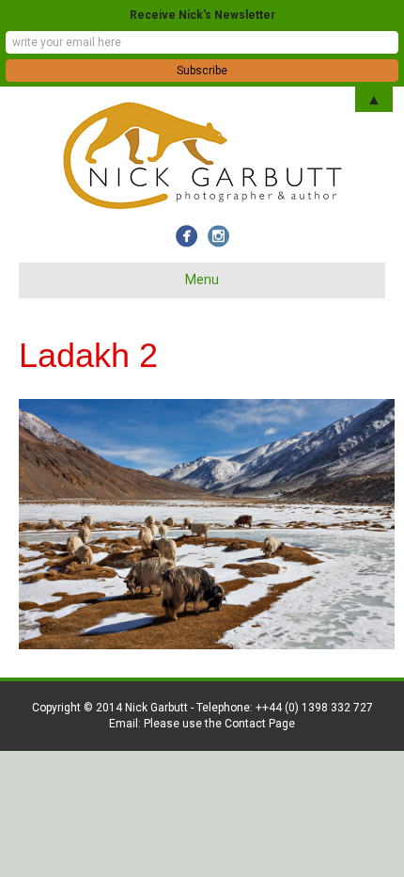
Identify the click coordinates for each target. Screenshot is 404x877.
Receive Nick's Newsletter (202, 15)
